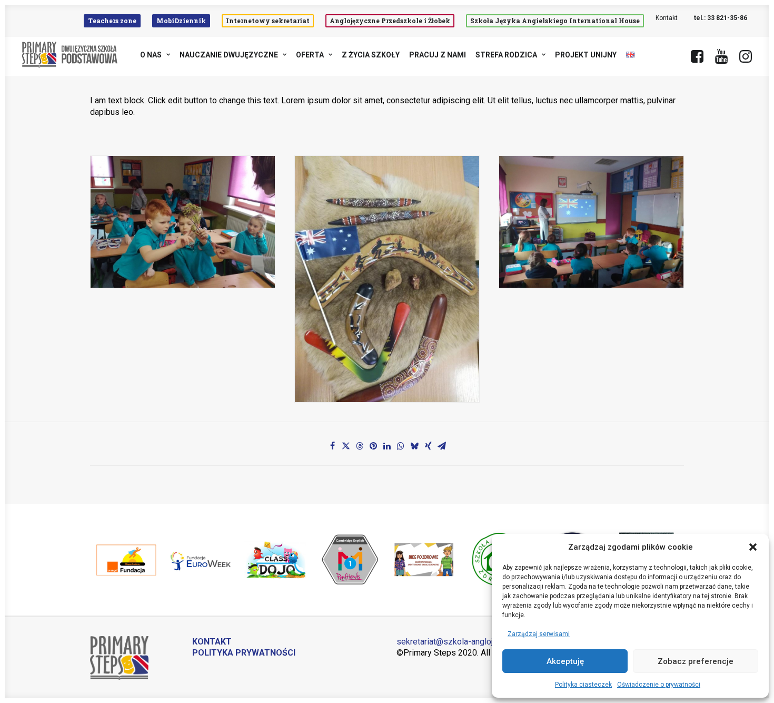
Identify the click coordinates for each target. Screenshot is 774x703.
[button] (753, 547)
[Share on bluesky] (414, 446)
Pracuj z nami (437, 55)
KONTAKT (212, 642)
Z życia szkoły (371, 55)
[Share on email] (441, 446)
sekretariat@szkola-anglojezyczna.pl (464, 642)
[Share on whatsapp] (400, 446)
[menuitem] (114, 21)
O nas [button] (151, 55)
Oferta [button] (310, 55)
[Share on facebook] (332, 446)
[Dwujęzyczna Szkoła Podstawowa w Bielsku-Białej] (70, 55)
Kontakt (667, 18)
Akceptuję (565, 661)
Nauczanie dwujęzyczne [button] (229, 55)
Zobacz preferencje (695, 661)
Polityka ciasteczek (583, 684)
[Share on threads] (359, 446)
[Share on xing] (428, 446)
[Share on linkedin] (387, 446)
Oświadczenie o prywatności (658, 684)
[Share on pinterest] (373, 446)
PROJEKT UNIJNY (586, 55)
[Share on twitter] (346, 446)
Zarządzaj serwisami (539, 634)
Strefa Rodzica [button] (506, 55)
